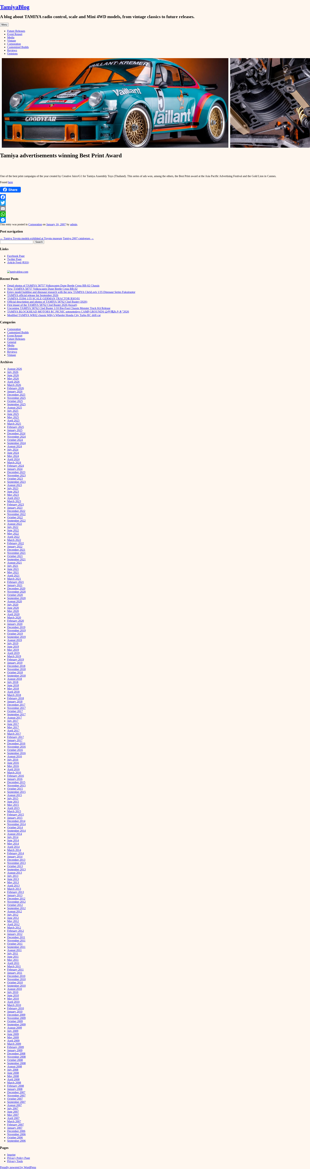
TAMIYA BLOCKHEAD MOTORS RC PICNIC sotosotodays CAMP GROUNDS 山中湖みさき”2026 (68, 311)
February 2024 (15, 465)
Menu (4, 24)
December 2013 (16, 859)
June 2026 (13, 375)
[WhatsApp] (155, 214)
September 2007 (16, 1102)
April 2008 (13, 1079)
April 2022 (13, 536)
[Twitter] (155, 203)
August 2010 (14, 988)
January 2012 (14, 934)
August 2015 (14, 795)
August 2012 (14, 911)
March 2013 (14, 888)
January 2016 (14, 779)
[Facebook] (155, 197)
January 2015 (14, 817)
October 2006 (15, 1137)
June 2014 (13, 840)
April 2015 (13, 808)
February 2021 (15, 582)
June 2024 (13, 452)
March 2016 (14, 772)
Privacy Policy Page (18, 1157)
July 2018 (12, 682)
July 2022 (12, 527)
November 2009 (16, 1018)
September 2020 (16, 598)
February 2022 (15, 543)
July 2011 (12, 953)
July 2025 (12, 410)
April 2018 (13, 691)
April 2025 (13, 420)
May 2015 (13, 804)
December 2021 (16, 549)
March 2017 (14, 733)
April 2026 (13, 381)
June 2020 (13, 607)
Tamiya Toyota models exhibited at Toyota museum (31, 238)
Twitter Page (14, 259)
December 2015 (16, 782)
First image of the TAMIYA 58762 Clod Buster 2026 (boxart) (42, 304)
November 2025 (16, 397)
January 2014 (14, 856)
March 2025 (14, 423)
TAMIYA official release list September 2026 (32, 295)
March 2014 (14, 850)
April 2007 (13, 1118)
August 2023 (14, 485)
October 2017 (15, 711)
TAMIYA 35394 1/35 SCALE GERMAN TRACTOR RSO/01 (43, 298)
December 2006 (16, 1131)
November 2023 (16, 475)
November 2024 (16, 436)
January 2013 (14, 895)
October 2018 (15, 672)
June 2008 (13, 1072)
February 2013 (15, 892)
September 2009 (16, 1024)
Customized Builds (18, 47)
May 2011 (13, 959)
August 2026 (14, 368)
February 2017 (15, 737)
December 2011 (16, 937)
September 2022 (16, 520)
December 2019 (16, 627)
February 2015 (15, 814)
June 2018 (13, 685)
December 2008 (16, 1053)
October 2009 (15, 1021)
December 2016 (16, 743)
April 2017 (13, 730)
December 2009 (16, 1014)
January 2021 (14, 585)
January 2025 (14, 430)
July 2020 (12, 604)
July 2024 (12, 449)
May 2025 (13, 417)
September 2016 (16, 753)
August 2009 (14, 1027)
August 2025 (14, 407)
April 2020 (13, 614)
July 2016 (12, 759)
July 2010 (12, 992)
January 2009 (14, 1050)
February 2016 (15, 775)
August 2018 (14, 678)
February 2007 (15, 1124)
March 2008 (14, 1082)
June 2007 (13, 1111)
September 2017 (16, 714)
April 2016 (13, 769)
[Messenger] (155, 220)
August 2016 (14, 756)
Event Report (14, 34)
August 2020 (14, 601)
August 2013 (14, 872)
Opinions (12, 53)
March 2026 (14, 384)
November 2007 (16, 1095)
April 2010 (13, 1001)
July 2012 (12, 914)
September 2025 (16, 404)
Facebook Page (16, 255)
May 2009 (13, 1037)
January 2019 (14, 662)
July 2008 (12, 1069)
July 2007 (12, 1108)
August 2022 (14, 523)
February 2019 (15, 659)
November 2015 (16, 785)
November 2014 (16, 824)
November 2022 (16, 514)
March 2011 (14, 966)
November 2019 (16, 630)
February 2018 (15, 698)
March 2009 (14, 1043)
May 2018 (13, 688)
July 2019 (12, 643)
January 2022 (14, 546)
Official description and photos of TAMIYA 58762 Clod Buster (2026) (47, 301)
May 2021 (13, 572)
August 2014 (14, 833)
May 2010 (13, 998)
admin (73, 224)
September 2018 (16, 675)
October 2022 (15, 517)
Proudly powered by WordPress (18, 1167)
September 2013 (16, 869)
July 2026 (12, 372)
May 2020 (13, 611)
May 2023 (13, 494)
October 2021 (15, 556)
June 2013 (13, 879)
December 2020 (16, 588)
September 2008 (16, 1063)
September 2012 (16, 908)
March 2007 (14, 1121)
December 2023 (16, 472)
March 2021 (14, 578)
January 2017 (14, 740)
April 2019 (13, 653)
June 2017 (13, 724)
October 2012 (15, 904)
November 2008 (16, 1056)
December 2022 (16, 510)
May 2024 (13, 456)
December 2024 (16, 433)
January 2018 (14, 701)
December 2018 (16, 665)
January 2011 (14, 972)
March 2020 (14, 617)
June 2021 (13, 569)
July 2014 (12, 837)
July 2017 (12, 720)
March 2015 (14, 811)
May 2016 (13, 766)
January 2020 (14, 624)
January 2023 (14, 507)
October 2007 (15, 1098)
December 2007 (16, 1092)
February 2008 (15, 1085)
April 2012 (13, 924)
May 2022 (13, 533)
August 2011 (14, 950)
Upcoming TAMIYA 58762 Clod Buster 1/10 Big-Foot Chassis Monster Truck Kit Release (58, 308)
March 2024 (14, 462)
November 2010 (16, 979)
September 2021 (16, 559)
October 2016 (15, 749)
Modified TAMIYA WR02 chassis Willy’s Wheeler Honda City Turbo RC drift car (54, 315)
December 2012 (16, 898)
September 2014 (16, 830)
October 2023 (15, 478)
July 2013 (12, 875)
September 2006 (16, 1140)
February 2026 (15, 388)
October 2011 (15, 943)
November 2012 (16, 901)
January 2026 (14, 391)
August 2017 (14, 717)
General (11, 342)
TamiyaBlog (14, 7)
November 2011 (16, 940)
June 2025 (13, 414)
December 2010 (16, 976)
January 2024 (14, 468)
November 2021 (16, 552)
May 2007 (13, 1114)
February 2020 (15, 620)
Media (10, 37)
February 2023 (15, 504)
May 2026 (13, 378)
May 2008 (13, 1076)
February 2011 (15, 969)
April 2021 (13, 575)
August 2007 (14, 1105)
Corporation (14, 43)
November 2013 (16, 863)
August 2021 (14, 562)
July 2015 (12, 798)
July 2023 (12, 488)
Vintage (11, 40)
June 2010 (13, 995)
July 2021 (12, 565)
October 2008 (15, 1060)
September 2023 (16, 481)
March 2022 (14, 540)
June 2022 (13, 530)
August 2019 (14, 640)
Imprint (11, 1154)
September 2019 (16, 636)
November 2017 (16, 707)
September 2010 (16, 985)
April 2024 (13, 459)
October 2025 (15, 401)
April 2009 (13, 1040)
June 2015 (13, 801)
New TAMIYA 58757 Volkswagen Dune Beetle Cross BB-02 (42, 288)
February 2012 (15, 930)
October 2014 (15, 827)
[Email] (155, 208)
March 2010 (14, 1005)
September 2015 (16, 791)
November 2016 (16, 746)
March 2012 (14, 927)
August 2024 (14, 446)
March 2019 (14, 656)
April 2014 (13, 846)
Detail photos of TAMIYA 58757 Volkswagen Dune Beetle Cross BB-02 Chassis (53, 285)
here (10, 182)
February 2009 (15, 1047)
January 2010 (14, 1011)
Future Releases (16, 30)
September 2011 (16, 946)
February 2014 (15, 853)
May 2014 (13, 843)
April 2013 (13, 885)
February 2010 (15, 1008)
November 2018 (16, 669)
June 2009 (13, 1034)
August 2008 (14, 1066)
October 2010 (15, 982)
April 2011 (13, 963)
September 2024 (16, 443)
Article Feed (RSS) (18, 262)
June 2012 (13, 917)
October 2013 (15, 866)
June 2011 (13, 956)
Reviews (12, 50)
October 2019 (15, 633)
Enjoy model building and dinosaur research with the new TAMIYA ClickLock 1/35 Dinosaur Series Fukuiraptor (71, 292)
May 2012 (13, 921)
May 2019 (13, 649)
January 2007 (14, 1127)
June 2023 (13, 491)
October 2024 (15, 439)
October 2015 (15, 788)
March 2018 (14, 695)
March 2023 (14, 501)
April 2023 (13, 498)
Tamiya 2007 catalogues (78, 238)
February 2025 (15, 426)
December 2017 (16, 704)
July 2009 (12, 1030)
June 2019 (13, 646)
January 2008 (14, 1089)
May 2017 (13, 727)
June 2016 (13, 762)
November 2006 (16, 1134)
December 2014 (16, 821)
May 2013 (13, 882)
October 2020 (15, 594)
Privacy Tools (15, 1161)
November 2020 (16, 591)
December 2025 (16, 394)
